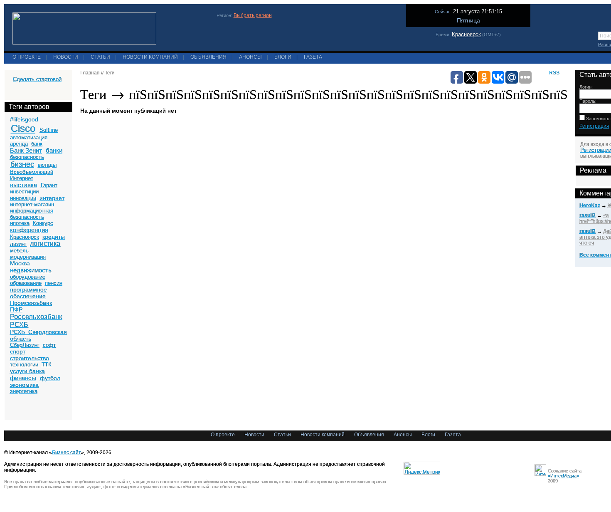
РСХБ (19, 324)
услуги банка (27, 371)
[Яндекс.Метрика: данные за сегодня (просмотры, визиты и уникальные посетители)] (422, 468)
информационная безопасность (31, 214)
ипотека (20, 223)
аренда (19, 144)
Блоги (282, 57)
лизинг (18, 244)
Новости (65, 57)
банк (36, 144)
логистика (45, 243)
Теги (110, 73)
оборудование (27, 277)
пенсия (53, 283)
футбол (50, 378)
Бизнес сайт (66, 452)
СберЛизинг (24, 345)
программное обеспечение (28, 292)
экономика (24, 384)
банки (54, 150)
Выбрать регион (253, 15)
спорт (17, 351)
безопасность (27, 157)
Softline (48, 130)
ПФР (16, 309)
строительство (29, 358)
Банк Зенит (26, 150)
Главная (90, 73)
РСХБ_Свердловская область (38, 335)
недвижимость (31, 270)
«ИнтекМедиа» (563, 475)
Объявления (208, 57)
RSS (554, 73)
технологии (24, 364)
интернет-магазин (32, 204)
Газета (313, 57)
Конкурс (43, 223)
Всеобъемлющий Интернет (31, 175)
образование (26, 283)
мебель (19, 250)
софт (49, 345)
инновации (23, 198)
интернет (51, 198)
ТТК (47, 364)
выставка (23, 184)
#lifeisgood (24, 119)
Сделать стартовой (37, 79)
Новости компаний (150, 57)
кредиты (53, 236)
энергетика (23, 391)
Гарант (49, 185)
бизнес (22, 164)
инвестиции (24, 191)
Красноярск (466, 34)
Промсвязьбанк (31, 302)
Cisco (23, 128)
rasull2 (587, 215)
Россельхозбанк (36, 317)
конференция (29, 229)
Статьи (100, 57)
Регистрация (594, 126)
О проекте (26, 57)
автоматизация (28, 137)
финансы (23, 377)
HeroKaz (589, 205)
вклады (47, 165)
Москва (20, 263)
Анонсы (250, 57)
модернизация (28, 257)
